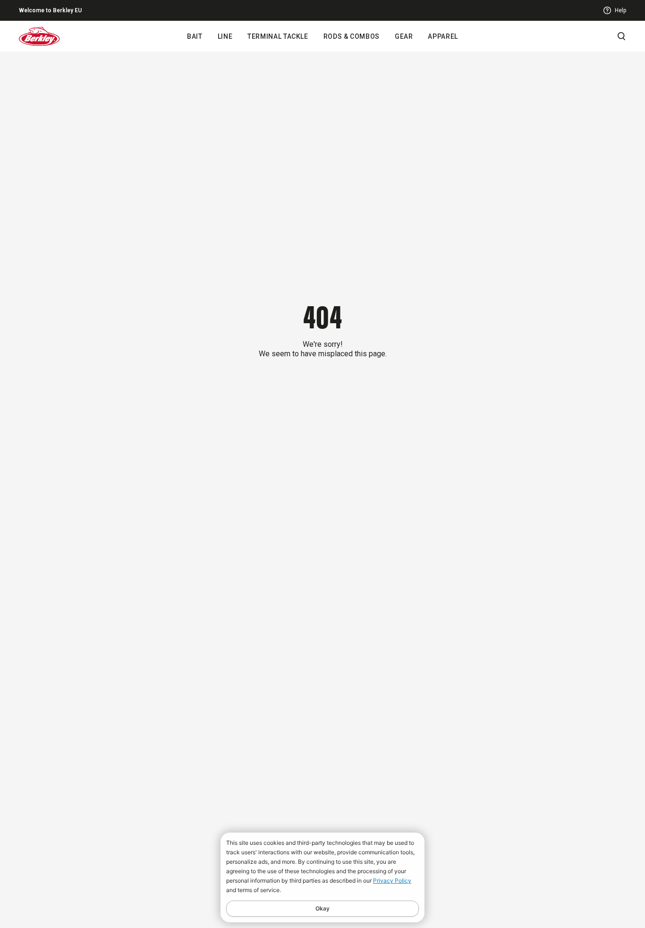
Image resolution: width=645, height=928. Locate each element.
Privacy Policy (392, 880)
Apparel (443, 36)
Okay (322, 908)
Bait (195, 36)
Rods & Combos (351, 36)
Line (225, 36)
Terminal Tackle (277, 36)
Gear (404, 36)
